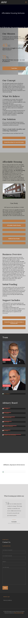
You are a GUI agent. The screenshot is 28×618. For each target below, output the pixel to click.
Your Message (5, 567)
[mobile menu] (26, 2)
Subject (4, 561)
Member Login (6, 596)
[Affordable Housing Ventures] (4, 2)
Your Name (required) (7, 550)
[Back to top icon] (25, 615)
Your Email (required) (7, 555)
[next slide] (24, 474)
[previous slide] (3, 474)
